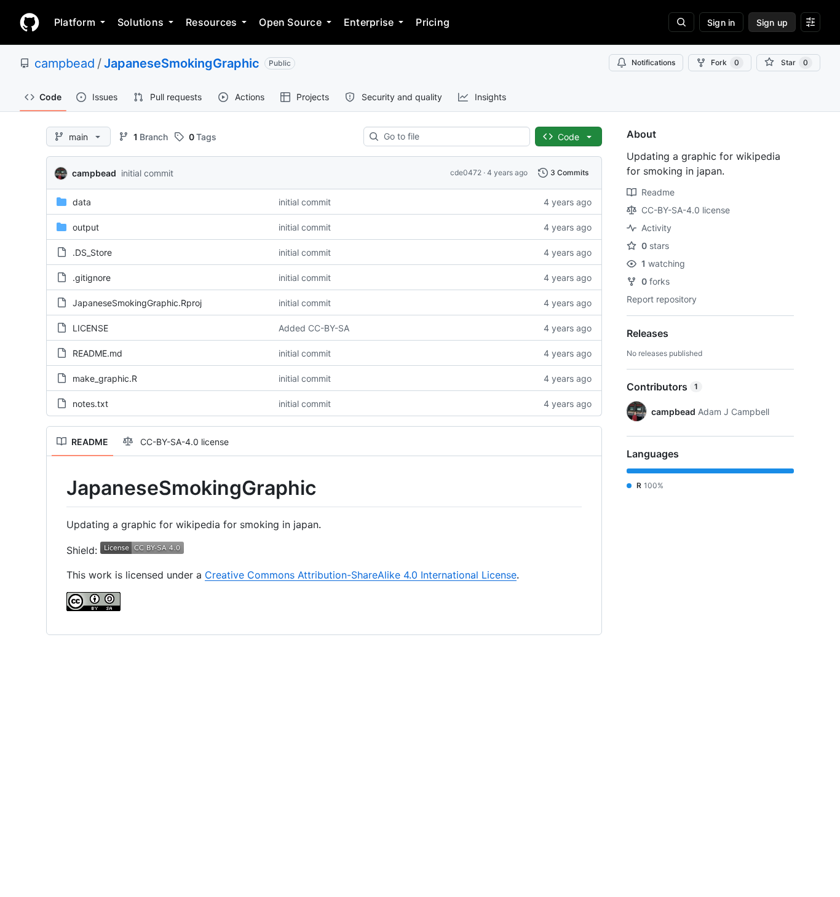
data (82, 202)
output (86, 227)
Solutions (140, 22)
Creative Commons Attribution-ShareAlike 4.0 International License (361, 575)
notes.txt (90, 403)
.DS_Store (92, 252)
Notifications (653, 62)
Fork (725, 62)
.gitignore (92, 277)
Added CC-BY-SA (314, 328)
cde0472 (465, 172)
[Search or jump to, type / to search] (681, 22)
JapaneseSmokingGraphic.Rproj (137, 303)
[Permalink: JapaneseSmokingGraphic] (57, 488)
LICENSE (90, 328)
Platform (74, 22)
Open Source (290, 22)
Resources (211, 22)
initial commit (147, 173)
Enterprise (369, 22)
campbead (64, 63)
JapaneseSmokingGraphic (182, 63)
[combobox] (452, 136)
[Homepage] (29, 22)
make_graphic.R (105, 378)
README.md (97, 353)
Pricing (433, 22)
